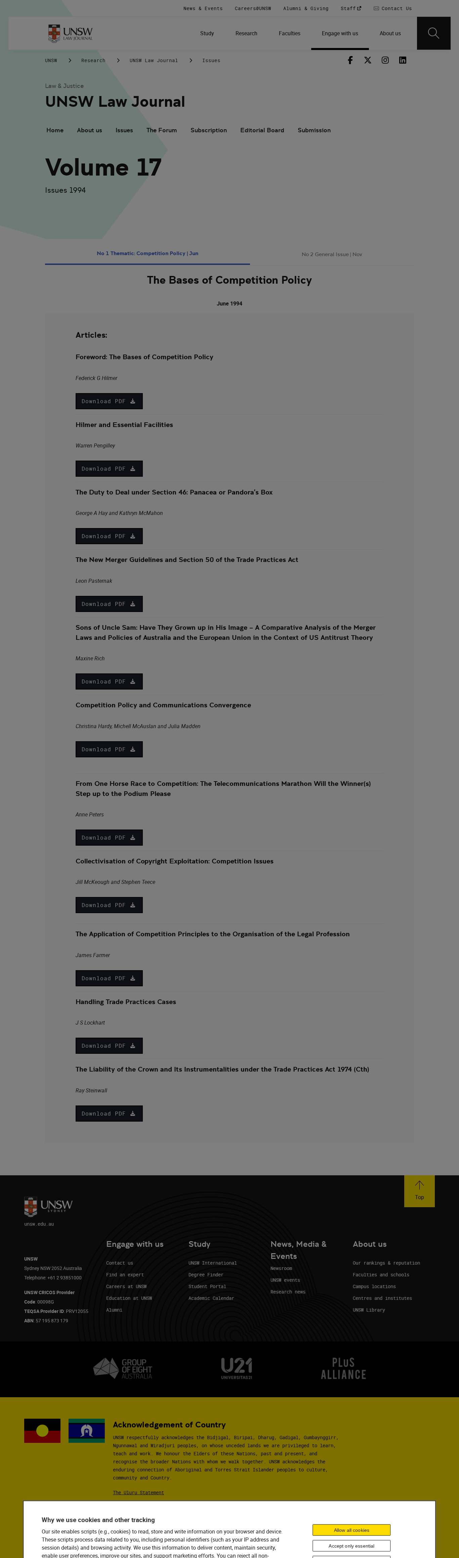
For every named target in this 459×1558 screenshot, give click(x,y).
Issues (211, 60)
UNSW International (213, 1263)
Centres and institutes (382, 1298)
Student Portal (207, 1286)
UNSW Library (369, 1310)
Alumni (114, 1310)
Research (93, 60)
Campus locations (374, 1286)
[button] (109, 401)
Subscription (209, 130)
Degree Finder (206, 1274)
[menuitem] (207, 33)
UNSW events (285, 1280)
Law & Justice (64, 85)
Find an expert (125, 1274)
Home (55, 130)
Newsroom (281, 1268)
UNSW (51, 60)
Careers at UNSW (126, 1286)
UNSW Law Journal (154, 60)
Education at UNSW (129, 1298)
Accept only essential (351, 1545)
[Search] (434, 33)
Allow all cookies (351, 1529)
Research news (287, 1291)
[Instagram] (385, 60)
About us (89, 130)
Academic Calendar (211, 1298)
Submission (314, 130)
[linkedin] (402, 60)
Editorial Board (262, 130)
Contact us (119, 1263)
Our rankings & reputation (386, 1263)
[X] (367, 60)
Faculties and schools (381, 1274)
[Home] (70, 33)
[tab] (147, 254)
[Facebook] (350, 60)
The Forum (162, 130)
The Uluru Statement (138, 1492)
